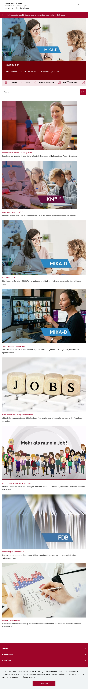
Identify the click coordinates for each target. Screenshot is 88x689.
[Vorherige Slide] (4, 40)
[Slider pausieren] (5, 56)
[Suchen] (79, 5)
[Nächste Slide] (83, 40)
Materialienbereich (46, 82)
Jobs (28, 82)
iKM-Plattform (70, 82)
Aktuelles (13, 82)
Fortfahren (44, 684)
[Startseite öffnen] (3, 15)
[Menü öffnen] (84, 5)
